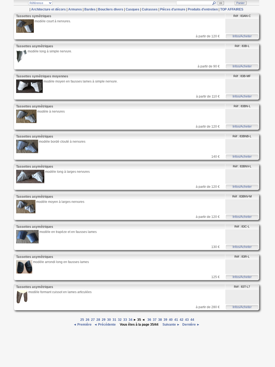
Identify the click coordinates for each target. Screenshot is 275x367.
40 (171, 320)
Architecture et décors (48, 9)
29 (104, 320)
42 (181, 320)
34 (130, 320)
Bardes (90, 9)
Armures (75, 9)
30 (109, 320)
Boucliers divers (110, 9)
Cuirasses (150, 9)
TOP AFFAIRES (231, 9)
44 (192, 320)
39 (165, 320)
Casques (132, 9)
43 (187, 320)
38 (160, 320)
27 (93, 320)
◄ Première (82, 324)
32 (120, 320)
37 (155, 320)
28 (98, 320)
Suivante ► (171, 324)
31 (114, 320)
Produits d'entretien (203, 9)
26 (87, 320)
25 (82, 320)
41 (176, 320)
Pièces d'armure (172, 9)
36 (149, 320)
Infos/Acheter (242, 36)
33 (125, 320)
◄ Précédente (105, 324)
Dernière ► (191, 324)
